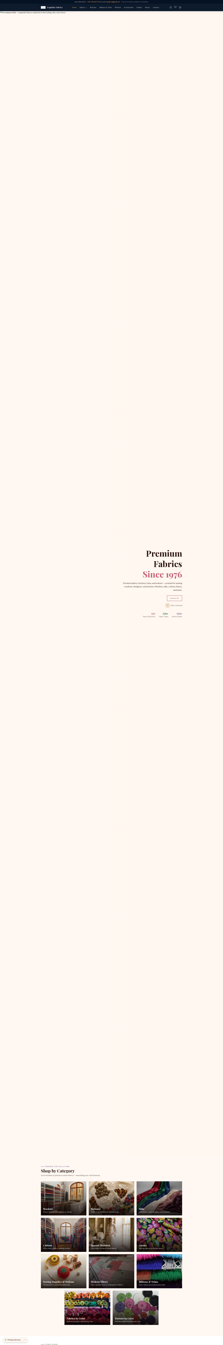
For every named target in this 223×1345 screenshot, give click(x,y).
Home (74, 7)
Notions (118, 7)
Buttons (93, 7)
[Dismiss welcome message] (23, 1340)
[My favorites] (175, 7)
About (147, 7)
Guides (139, 7)
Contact (156, 7)
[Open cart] (180, 7)
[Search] (171, 7)
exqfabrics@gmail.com (113, 2)
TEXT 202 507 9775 (93, 2)
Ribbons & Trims (106, 7)
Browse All (175, 598)
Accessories (128, 7)
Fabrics (82, 7)
